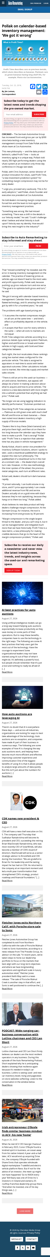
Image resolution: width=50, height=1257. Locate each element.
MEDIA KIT (16, 1239)
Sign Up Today (13, 570)
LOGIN (46, 3)
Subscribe (39, 114)
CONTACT (32, 1239)
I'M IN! (38, 246)
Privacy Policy (8, 123)
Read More (7, 672)
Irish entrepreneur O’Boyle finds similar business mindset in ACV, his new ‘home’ (22, 1131)
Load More (25, 1211)
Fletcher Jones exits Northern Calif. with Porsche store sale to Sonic (21, 926)
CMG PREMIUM (35, 3)
